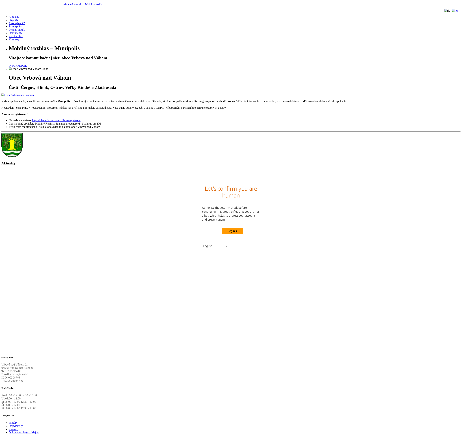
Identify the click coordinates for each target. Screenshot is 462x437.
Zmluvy (13, 429)
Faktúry (13, 422)
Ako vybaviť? (17, 23)
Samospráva (16, 26)
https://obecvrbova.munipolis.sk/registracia (56, 120)
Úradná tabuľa (17, 29)
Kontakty (14, 39)
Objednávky (16, 425)
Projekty (13, 19)
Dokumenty (15, 32)
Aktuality (14, 16)
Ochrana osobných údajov (24, 432)
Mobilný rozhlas (94, 4)
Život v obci (16, 36)
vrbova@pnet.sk (72, 4)
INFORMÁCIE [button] (18, 65)
